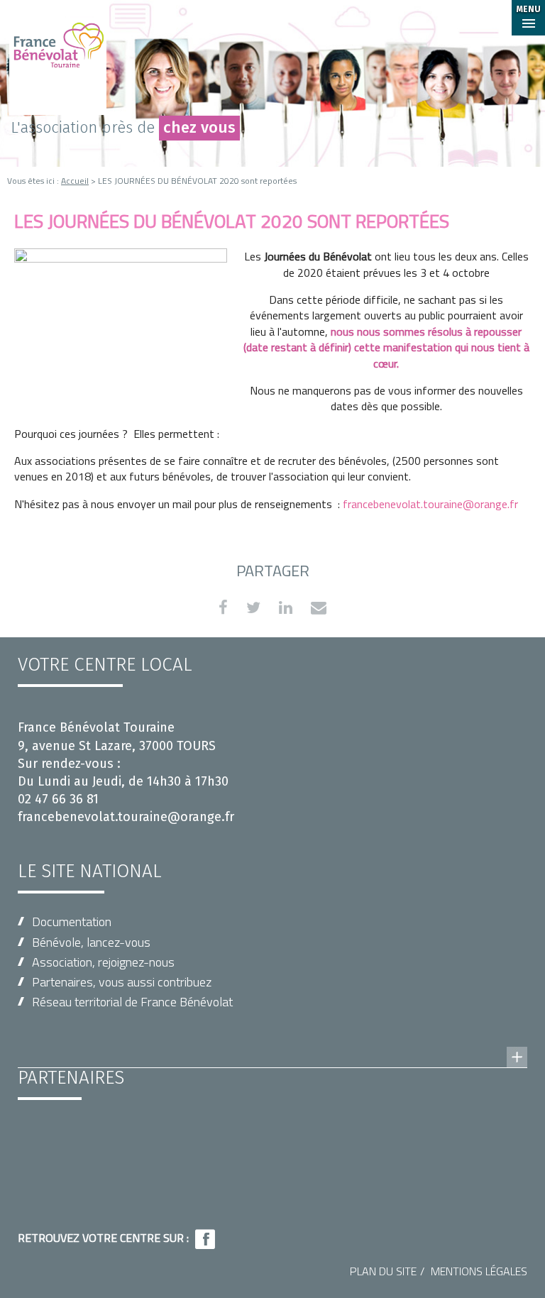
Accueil (75, 180)
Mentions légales (479, 1271)
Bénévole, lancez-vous (91, 942)
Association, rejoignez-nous (103, 962)
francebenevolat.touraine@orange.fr (430, 503)
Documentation (71, 921)
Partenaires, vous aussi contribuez (121, 981)
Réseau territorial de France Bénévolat (132, 1001)
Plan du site (383, 1271)
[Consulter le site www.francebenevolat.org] (272, 1043)
